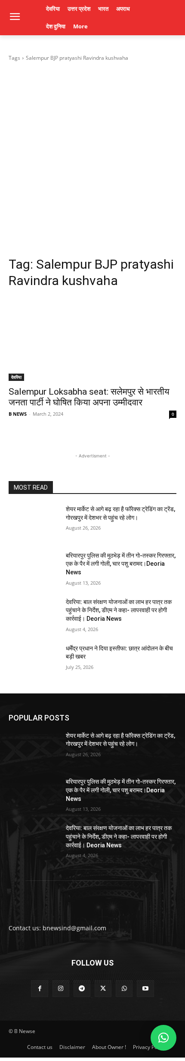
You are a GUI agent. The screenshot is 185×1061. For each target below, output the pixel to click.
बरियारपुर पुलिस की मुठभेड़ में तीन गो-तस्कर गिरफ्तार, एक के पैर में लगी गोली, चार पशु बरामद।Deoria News (121, 564)
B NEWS (18, 414)
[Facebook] (39, 988)
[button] (163, 1038)
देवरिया (16, 377)
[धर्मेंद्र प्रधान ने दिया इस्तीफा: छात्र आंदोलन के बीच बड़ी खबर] (34, 662)
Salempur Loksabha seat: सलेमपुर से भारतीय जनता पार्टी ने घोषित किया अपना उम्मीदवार (89, 397)
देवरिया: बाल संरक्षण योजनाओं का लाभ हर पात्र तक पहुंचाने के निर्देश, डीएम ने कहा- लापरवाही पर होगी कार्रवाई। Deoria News (119, 610)
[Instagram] (60, 988)
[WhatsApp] (124, 988)
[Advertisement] (92, 159)
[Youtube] (145, 988)
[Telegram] (82, 988)
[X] (103, 988)
